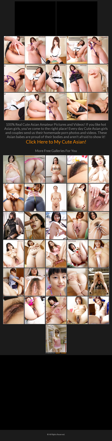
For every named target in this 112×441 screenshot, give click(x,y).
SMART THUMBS (60, 353)
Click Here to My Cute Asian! (56, 141)
